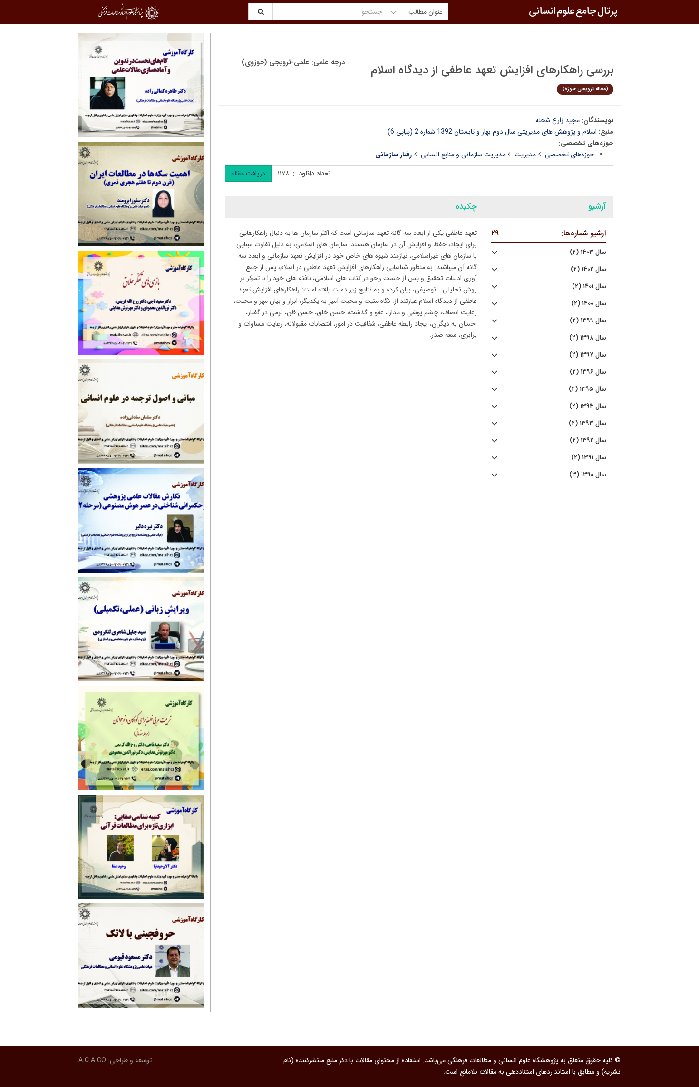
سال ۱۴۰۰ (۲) (588, 304)
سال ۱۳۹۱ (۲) (588, 458)
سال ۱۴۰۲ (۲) (588, 269)
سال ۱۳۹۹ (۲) (588, 321)
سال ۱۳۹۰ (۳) (587, 475)
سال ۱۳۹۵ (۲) (587, 389)
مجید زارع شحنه (557, 120)
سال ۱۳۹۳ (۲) (587, 423)
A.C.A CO (92, 1060)
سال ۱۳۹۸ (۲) (587, 338)
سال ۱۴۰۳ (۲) (588, 252)
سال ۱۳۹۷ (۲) (587, 355)
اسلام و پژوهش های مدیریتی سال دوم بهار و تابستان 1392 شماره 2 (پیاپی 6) (492, 131)
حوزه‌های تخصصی (569, 154)
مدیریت (525, 154)
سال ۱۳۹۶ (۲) (588, 372)
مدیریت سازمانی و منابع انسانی (463, 154)
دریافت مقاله (248, 173)
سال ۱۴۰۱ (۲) (589, 286)
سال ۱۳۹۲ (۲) (588, 441)
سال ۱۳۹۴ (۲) (587, 406)
